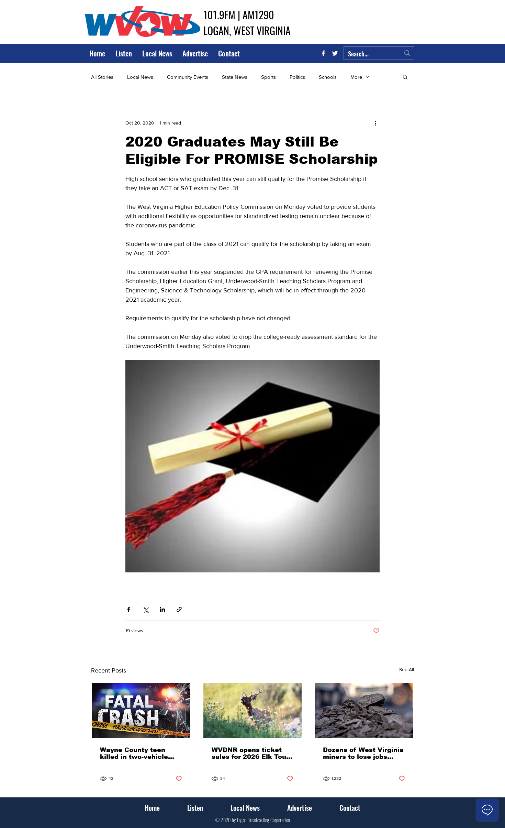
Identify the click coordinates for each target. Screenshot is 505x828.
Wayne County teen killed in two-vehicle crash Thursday (134, 753)
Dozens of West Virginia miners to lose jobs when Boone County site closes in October (363, 753)
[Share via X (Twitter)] (145, 609)
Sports (268, 77)
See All (406, 669)
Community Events (187, 77)
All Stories (102, 77)
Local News (140, 77)
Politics (297, 77)
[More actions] (375, 123)
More (356, 77)
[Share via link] (179, 609)
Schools (328, 77)
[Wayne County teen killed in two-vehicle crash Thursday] (141, 710)
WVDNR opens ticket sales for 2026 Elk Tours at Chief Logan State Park (252, 753)
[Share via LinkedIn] (162, 609)
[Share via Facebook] (128, 609)
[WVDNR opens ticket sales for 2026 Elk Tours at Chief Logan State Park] (252, 710)
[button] (405, 76)
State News (234, 77)
